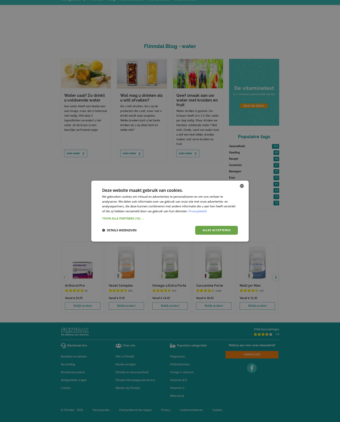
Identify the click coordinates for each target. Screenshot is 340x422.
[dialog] (170, 210)
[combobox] (242, 186)
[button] (170, 218)
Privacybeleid (197, 211)
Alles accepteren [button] (216, 230)
